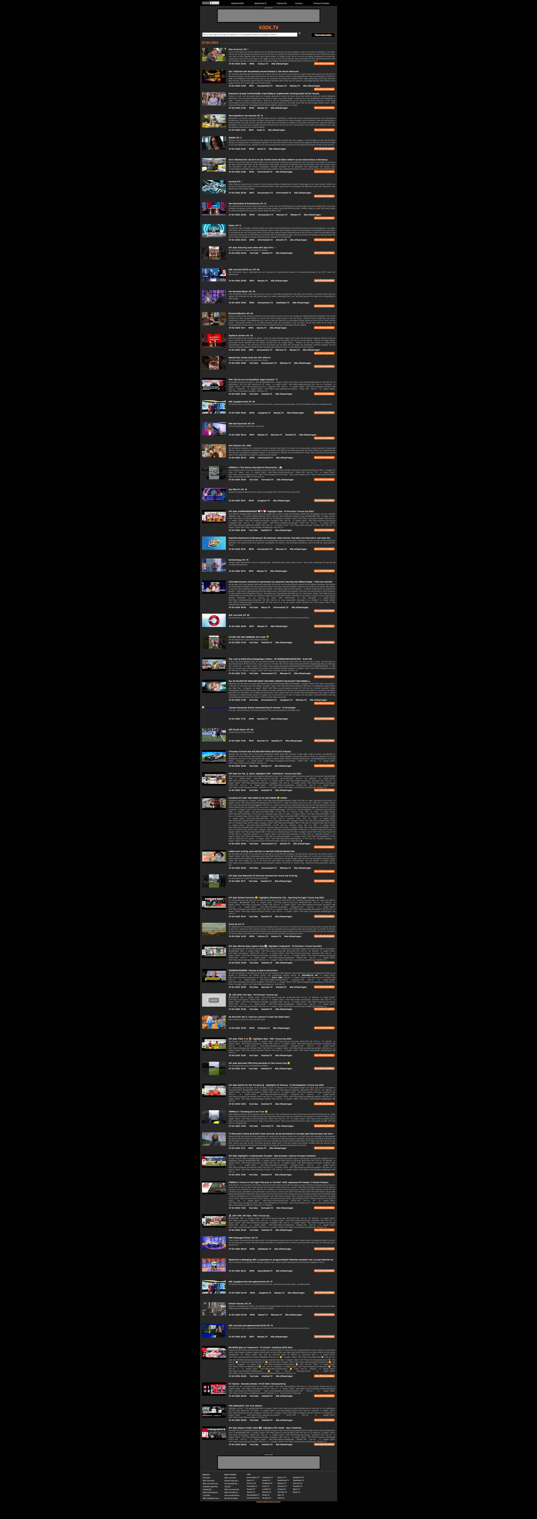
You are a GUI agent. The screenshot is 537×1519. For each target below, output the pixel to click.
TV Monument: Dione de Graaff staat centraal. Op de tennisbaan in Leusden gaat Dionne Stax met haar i (281, 1133)
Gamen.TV (266, 766)
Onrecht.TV (281, 239)
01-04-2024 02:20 (237, 1336)
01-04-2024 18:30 (237, 479)
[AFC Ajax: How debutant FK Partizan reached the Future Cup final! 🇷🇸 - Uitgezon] (214, 886)
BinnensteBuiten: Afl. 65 (241, 313)
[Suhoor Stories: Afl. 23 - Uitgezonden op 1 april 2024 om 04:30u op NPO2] (214, 1314)
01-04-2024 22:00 (237, 63)
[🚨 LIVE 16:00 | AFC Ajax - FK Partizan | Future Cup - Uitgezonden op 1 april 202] (214, 1006)
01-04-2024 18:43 (237, 457)
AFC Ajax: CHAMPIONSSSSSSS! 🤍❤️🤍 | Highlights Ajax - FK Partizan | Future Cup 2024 (271, 511)
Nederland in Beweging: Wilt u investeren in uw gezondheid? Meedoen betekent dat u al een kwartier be (281, 1259)
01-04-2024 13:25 (237, 1055)
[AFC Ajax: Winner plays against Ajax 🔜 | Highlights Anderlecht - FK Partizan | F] (214, 957)
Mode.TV (265, 1495)
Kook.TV (261, 130)
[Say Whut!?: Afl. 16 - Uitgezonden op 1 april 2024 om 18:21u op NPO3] (214, 500)
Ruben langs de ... (231, 1480)
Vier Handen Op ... (231, 1483)
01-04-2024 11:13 (237, 1148)
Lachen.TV (266, 1489)
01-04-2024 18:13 (237, 571)
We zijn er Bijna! (231, 1498)
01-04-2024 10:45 (237, 1230)
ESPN (251, 718)
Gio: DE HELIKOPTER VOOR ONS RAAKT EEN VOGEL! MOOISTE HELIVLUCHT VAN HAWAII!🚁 (270, 681)
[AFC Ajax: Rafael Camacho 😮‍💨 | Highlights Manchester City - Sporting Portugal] (214, 908)
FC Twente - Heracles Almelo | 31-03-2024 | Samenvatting (257, 1383)
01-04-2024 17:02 (237, 740)
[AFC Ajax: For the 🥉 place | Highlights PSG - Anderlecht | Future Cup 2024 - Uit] (214, 784)
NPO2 (251, 63)
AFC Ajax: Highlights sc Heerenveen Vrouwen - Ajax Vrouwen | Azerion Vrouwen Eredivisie (272, 1155)
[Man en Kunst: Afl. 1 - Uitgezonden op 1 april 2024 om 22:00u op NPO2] (214, 60)
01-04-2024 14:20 (237, 936)
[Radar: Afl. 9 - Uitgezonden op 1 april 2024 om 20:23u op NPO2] (214, 236)
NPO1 (251, 85)
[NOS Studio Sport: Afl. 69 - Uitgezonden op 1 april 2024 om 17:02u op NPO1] (214, 740)
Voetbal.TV (267, 253)
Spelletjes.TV (282, 302)
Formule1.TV (267, 479)
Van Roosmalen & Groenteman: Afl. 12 (247, 203)
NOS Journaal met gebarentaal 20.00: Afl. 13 (251, 1325)
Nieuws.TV (295, 85)
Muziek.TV (266, 1498)
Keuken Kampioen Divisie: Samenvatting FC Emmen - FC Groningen (262, 707)
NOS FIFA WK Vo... (231, 1492)
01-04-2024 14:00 (237, 962)
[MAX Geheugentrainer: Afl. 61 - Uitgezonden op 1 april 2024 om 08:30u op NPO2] (214, 1249)
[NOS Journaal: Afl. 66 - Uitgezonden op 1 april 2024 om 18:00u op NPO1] (214, 626)
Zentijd (227, 1486)
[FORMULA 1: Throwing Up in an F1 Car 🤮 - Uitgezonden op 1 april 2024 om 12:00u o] (214, 1122)
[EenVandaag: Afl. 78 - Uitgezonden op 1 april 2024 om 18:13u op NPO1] (214, 571)
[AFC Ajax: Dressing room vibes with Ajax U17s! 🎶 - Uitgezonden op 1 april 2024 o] (214, 258)
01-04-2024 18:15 (237, 549)
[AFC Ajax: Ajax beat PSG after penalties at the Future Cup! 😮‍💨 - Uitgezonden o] (214, 1074)
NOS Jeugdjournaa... (211, 1498)
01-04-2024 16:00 (237, 843)
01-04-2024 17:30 (237, 700)
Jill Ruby (206, 1495)
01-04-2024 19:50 (237, 302)
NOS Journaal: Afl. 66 (239, 615)
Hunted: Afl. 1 (235, 181)
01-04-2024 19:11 (237, 327)
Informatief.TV (264, 171)
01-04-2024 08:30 (237, 1249)
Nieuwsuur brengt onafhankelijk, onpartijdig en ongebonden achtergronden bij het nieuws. (274, 93)
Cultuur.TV (263, 63)
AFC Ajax (206, 1478)
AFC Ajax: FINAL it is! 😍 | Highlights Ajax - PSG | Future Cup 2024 (260, 1038)
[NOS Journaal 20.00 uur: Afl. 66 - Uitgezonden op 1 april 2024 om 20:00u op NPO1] (214, 280)
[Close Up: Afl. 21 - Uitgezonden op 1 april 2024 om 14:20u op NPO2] (214, 935)
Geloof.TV (263, 1314)
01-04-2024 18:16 (237, 530)
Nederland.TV (261, 3)
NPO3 (251, 148)
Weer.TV (296, 1489)
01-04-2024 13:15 (237, 1068)
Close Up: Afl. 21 (236, 924)
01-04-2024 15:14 (237, 916)
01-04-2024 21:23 (237, 148)
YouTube (254, 253)
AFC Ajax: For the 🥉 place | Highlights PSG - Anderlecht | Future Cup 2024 (265, 773)
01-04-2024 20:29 (237, 192)
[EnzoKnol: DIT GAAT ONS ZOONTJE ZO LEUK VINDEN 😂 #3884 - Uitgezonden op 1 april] (214, 809)
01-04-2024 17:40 (237, 642)
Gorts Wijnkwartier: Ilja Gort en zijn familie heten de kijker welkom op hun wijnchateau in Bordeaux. (278, 159)
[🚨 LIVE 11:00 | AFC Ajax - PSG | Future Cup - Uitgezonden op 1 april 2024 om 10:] (214, 1226)
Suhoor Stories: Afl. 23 (240, 1303)
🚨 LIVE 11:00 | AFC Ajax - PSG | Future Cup (249, 1215)
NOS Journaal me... (211, 1483)
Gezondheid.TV (265, 1270)
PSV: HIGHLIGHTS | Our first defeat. (245, 1405)
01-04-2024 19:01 (237, 350)
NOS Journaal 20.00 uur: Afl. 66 (244, 269)
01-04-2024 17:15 (237, 718)
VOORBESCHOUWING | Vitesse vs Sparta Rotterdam (253, 970)
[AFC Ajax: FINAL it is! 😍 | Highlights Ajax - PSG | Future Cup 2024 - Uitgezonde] (214, 1050)
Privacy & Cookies (321, 3)
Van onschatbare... (232, 1495)
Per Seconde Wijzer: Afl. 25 (242, 291)
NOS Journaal (208, 1480)
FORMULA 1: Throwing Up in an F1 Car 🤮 (248, 1111)
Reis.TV (281, 1495)
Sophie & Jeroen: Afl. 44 (241, 335)
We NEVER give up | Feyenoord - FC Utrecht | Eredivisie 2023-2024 (261, 1347)
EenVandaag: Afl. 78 (238, 559)
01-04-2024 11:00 (237, 1174)
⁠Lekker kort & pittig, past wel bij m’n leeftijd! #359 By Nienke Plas (262, 851)
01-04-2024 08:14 (237, 1270)
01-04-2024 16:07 (237, 790)
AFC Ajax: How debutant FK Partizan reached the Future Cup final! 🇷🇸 (263, 875)
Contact (299, 3)
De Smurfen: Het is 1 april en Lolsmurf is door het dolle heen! (259, 1016)
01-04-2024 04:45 (238, 1292)
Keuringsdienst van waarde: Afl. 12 (246, 115)
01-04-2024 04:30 (238, 1314)
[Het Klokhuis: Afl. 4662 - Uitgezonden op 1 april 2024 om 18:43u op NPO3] (214, 456)
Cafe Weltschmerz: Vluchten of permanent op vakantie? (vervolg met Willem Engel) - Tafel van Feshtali (280, 581)
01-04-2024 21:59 (237, 85)
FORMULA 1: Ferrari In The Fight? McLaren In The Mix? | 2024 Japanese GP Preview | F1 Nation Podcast (278, 1182)
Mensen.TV (281, 85)
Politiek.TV (282, 1492)
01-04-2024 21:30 (237, 108)
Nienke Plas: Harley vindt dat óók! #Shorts (250, 357)
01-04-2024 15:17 (237, 881)
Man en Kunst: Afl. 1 (238, 49)
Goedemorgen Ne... (210, 1486)
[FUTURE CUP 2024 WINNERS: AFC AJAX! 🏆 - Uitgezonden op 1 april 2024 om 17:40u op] (214, 648)
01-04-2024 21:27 (237, 130)
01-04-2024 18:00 (237, 607)
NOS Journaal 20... (232, 1489)
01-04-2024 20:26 (237, 214)
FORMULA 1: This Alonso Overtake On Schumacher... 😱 (255, 467)
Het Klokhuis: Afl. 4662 (240, 445)
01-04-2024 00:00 (237, 1376)
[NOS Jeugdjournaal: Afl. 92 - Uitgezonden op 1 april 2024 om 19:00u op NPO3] (214, 412)
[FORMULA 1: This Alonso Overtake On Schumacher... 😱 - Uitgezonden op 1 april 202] (214, 478)
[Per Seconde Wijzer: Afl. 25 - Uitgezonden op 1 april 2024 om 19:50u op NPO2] (214, 302)
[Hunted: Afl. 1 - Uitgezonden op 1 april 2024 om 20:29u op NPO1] (214, 192)
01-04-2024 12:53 (237, 1104)
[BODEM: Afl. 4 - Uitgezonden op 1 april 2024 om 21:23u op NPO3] (214, 148)
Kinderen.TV (264, 1028)
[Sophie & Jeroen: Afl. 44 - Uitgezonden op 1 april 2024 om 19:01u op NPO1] (214, 346)
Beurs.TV (265, 607)
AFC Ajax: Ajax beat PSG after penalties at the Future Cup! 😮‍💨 (259, 1063)
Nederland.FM (237, 3)
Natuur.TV (282, 1477)
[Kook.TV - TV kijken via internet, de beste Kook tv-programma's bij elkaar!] (221, 3)
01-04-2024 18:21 (237, 500)
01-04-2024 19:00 (237, 363)
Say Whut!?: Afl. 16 (238, 489)
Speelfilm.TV (298, 1477)
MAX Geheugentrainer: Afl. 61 (243, 1237)
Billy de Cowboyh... (211, 1492)
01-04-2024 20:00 (237, 280)
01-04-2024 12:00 (237, 1126)
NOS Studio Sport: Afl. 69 (241, 729)
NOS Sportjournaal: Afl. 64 (242, 423)
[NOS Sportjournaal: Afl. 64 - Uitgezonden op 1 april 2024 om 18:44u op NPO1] (214, 434)
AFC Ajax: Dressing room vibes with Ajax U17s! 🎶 (253, 247)
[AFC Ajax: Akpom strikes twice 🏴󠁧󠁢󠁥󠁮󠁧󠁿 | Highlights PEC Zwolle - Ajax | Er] (214, 1439)
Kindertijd (207, 1489)
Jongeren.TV (264, 412)
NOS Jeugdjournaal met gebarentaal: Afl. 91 (250, 1281)
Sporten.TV (276, 434)
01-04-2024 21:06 (237, 171)
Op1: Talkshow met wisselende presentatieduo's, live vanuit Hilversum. (264, 71)
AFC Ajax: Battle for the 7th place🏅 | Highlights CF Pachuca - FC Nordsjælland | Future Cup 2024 (276, 1085)
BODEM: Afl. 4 (235, 137)
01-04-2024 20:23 (237, 239)
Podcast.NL (282, 3)
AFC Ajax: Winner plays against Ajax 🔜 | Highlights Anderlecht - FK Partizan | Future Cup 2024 (275, 946)
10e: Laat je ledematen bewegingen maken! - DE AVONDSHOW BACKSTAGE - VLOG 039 (270, 659)
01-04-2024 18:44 (237, 434)
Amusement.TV (264, 85)
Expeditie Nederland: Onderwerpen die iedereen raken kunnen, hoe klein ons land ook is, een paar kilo (279, 538)
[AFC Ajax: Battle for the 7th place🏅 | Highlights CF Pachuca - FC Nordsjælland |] (214, 1096)
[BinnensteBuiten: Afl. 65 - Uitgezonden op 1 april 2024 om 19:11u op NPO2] (214, 324)
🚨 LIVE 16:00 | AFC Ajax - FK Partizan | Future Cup (253, 994)
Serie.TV (261, 148)
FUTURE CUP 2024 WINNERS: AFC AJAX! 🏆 (249, 637)
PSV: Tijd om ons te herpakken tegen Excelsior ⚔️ (253, 379)
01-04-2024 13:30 (237, 987)
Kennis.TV (261, 327)
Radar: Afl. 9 (235, 225)
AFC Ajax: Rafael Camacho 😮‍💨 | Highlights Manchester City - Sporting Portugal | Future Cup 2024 (276, 897)
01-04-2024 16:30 (237, 766)
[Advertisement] (269, 15)
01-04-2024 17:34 (237, 673)
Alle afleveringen (279, 63)
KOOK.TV (268, 27)
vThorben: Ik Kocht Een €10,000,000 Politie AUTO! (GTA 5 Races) (260, 751)
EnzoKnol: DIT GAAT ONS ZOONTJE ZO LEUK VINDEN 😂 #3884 (258, 798)
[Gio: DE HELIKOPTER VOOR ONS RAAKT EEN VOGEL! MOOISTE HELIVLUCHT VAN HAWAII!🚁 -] (214, 692)
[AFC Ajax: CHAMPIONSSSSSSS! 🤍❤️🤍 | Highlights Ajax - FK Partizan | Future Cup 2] (214, 522)
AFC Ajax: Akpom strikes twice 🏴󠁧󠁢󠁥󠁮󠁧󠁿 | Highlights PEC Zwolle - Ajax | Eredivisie (265, 1427)
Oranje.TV (282, 1489)
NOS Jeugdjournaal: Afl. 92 (242, 401)
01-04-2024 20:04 (237, 253)
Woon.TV (296, 1492)
